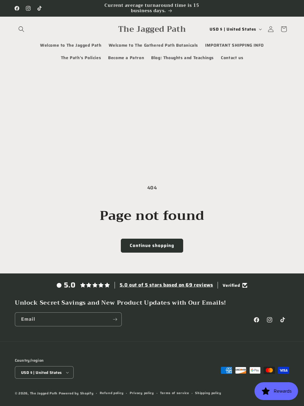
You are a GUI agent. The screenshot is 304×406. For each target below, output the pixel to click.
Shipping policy (208, 393)
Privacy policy (142, 393)
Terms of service (174, 393)
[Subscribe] (114, 319)
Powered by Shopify (76, 393)
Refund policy (112, 393)
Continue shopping (152, 245)
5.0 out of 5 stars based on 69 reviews (166, 285)
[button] (21, 29)
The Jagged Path (44, 393)
